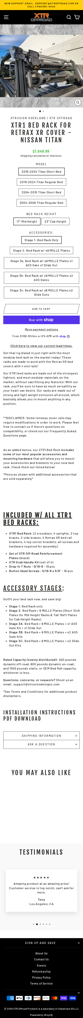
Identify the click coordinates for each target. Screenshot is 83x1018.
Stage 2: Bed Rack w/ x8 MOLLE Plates (41, 250)
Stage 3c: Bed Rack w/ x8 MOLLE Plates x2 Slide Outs (41, 292)
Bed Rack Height (41, 214)
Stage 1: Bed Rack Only (41, 240)
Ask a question (41, 744)
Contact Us (41, 959)
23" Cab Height (55, 221)
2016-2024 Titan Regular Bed (41, 182)
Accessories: (41, 232)
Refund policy (41, 971)
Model (41, 164)
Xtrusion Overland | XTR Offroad (42, 118)
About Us (41, 953)
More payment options (41, 329)
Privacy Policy (41, 977)
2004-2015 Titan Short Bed (41, 192)
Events (41, 965)
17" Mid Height (27, 221)
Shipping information (41, 735)
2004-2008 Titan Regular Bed (42, 202)
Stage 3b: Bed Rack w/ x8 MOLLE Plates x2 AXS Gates (41, 278)
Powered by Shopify (41, 1015)
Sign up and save (40, 943)
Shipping (25, 155)
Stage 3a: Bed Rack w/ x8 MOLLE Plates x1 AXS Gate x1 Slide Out (41, 263)
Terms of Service (41, 983)
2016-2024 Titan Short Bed (41, 171)
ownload (39, 715)
